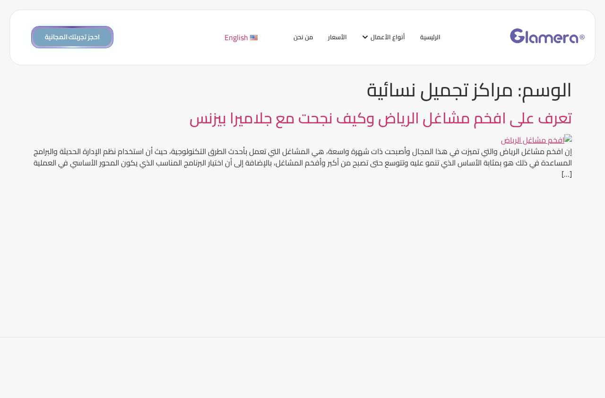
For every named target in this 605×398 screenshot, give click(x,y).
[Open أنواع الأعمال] (365, 37)
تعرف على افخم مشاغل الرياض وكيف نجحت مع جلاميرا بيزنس (381, 118)
